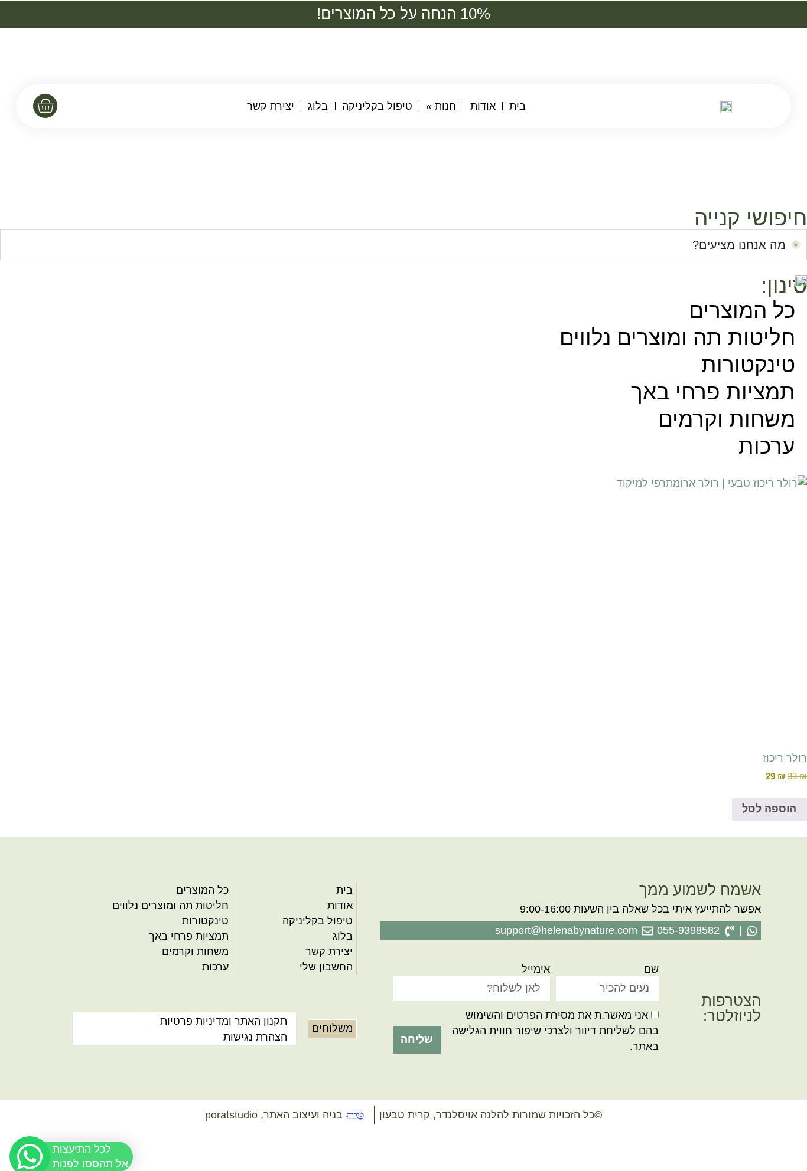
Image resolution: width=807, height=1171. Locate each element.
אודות (483, 106)
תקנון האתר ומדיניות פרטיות (223, 1021)
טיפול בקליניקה (377, 106)
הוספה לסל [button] (769, 809)
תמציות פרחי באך (713, 392)
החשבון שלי (326, 967)
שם (651, 970)
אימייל (536, 970)
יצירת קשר (270, 106)
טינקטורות (748, 365)
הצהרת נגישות (255, 1037)
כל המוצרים (742, 311)
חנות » (441, 106)
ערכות (766, 446)
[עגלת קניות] (45, 106)
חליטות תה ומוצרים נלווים (677, 338)
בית (517, 106)
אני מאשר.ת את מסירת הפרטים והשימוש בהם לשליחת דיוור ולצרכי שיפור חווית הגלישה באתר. (555, 1030)
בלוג (318, 106)
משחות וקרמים (726, 419)
